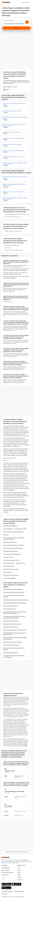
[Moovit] (6, 2)
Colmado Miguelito (8, 528)
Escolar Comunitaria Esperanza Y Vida (13, 531)
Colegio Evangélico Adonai (10, 542)
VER (28, 214)
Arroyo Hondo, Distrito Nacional (11, 645)
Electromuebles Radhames (10, 525)
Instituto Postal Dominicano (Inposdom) (13, 545)
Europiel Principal (7, 572)
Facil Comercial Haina (8, 563)
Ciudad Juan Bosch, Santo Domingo (12, 642)
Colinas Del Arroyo (20, 563)
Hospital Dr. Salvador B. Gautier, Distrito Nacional (15, 600)
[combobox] (16, 21)
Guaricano (6, 534)
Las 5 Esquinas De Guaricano (10, 569)
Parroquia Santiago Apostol (10, 551)
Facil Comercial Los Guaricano (11, 575)
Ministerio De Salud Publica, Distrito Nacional (15, 603)
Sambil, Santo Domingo (9, 608)
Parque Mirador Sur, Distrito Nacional (12, 589)
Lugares (19, 870)
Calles (18, 872)
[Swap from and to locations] (27, 22)
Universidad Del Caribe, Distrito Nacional (13, 592)
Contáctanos (5, 893)
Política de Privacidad (19, 891)
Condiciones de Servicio (7, 891)
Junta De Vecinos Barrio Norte (11, 560)
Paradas (19, 874)
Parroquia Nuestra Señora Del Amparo (13, 548)
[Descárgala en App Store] (16, 884)
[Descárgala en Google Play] (6, 884)
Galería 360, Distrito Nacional (10, 621)
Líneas (18, 867)
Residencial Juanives (8, 566)
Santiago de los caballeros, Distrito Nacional (14, 630)
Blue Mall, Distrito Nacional (10, 627)
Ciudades (19, 877)
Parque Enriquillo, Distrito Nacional (12, 624)
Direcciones (20, 879)
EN (3, 878)
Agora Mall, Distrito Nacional (10, 652)
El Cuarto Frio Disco (8, 557)
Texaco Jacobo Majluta (9, 578)
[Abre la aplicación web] (6, 887)
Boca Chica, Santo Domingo (10, 605)
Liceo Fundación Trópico (20, 528)
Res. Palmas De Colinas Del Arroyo (12, 554)
